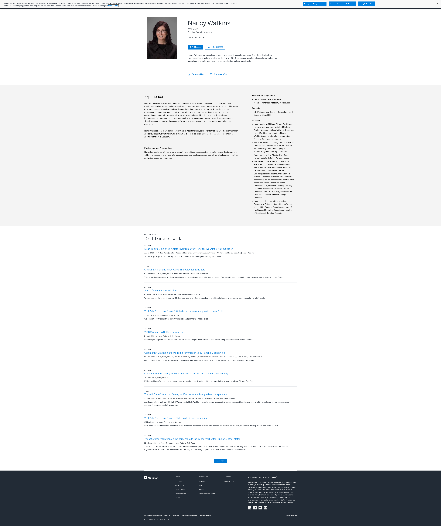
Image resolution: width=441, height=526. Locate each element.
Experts (177, 498)
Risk (200, 485)
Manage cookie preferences (314, 4)
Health (201, 490)
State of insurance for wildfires (160, 290)
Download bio (198, 74)
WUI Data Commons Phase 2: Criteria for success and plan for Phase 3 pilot (184, 311)
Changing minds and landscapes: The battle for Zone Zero (174, 269)
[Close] (437, 3)
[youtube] (260, 507)
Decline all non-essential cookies (342, 4)
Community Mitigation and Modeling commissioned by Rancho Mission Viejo (184, 352)
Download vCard (221, 74)
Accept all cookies (366, 4)
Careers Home (229, 481)
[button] (249, 507)
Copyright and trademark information (153, 515)
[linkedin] (255, 507)
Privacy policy (176, 515)
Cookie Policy (113, 6)
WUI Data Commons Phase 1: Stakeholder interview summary (177, 418)
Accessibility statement (205, 515)
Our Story (178, 481)
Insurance (202, 481)
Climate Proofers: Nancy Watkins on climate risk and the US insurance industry (186, 373)
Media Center (180, 490)
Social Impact (180, 485)
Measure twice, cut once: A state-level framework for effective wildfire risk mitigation (188, 248)
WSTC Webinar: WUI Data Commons (163, 332)
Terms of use (167, 515)
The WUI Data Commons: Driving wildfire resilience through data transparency (185, 394)
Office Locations (181, 494)
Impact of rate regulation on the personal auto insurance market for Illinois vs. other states (192, 439)
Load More (221, 461)
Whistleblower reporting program (189, 515)
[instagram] (265, 507)
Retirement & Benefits (207, 494)
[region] (220, 4)
